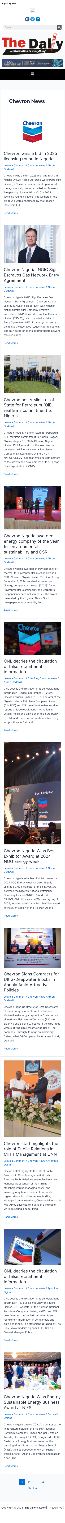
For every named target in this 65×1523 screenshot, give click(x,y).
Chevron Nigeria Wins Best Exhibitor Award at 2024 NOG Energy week (30, 856)
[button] (32, 10)
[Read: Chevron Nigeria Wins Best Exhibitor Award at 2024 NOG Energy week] (32, 793)
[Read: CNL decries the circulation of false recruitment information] (32, 638)
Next (32, 1488)
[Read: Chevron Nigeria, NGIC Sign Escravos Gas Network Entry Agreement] (32, 243)
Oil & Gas (33, 678)
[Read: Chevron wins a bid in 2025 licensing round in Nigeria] (32, 131)
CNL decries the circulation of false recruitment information (30, 666)
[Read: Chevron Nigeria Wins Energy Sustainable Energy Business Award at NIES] (32, 1371)
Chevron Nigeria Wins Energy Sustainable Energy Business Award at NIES (32, 1402)
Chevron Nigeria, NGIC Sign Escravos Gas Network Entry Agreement (31, 275)
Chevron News (36, 165)
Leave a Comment (14, 165)
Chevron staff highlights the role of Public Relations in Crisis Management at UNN (31, 1149)
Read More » (11, 213)
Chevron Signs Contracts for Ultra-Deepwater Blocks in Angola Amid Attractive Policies (31, 982)
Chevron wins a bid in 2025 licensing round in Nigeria (30, 156)
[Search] (59, 27)
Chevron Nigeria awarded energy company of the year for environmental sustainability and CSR (31, 543)
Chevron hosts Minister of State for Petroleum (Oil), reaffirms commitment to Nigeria (29, 407)
